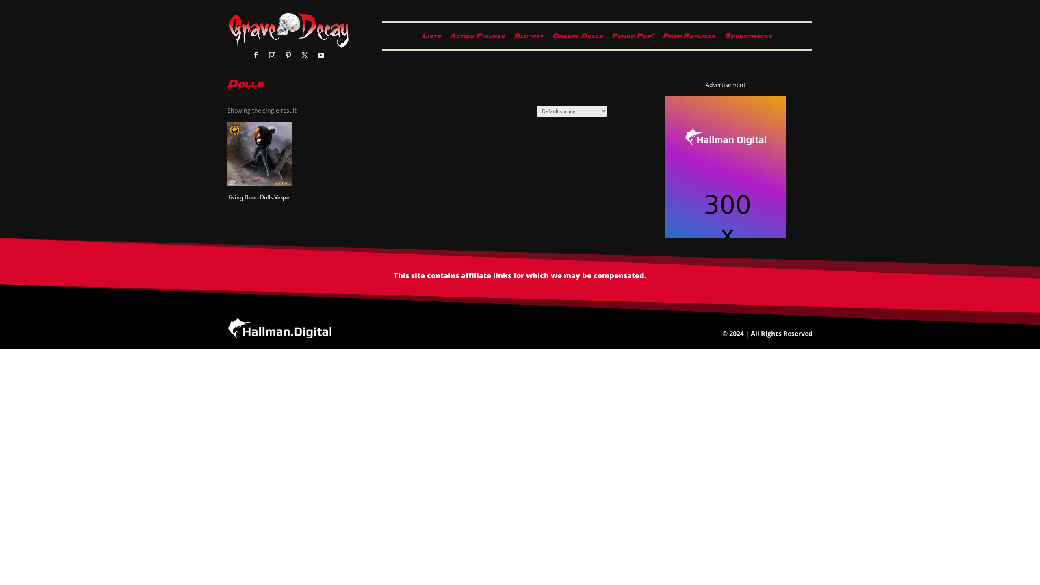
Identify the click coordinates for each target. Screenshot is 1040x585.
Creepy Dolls (577, 38)
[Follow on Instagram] (272, 55)
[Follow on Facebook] (255, 55)
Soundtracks (748, 38)
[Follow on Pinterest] (288, 55)
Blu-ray (529, 38)
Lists (431, 38)
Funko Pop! (633, 38)
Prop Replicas (689, 38)
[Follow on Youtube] (320, 55)
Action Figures (477, 38)
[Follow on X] (304, 55)
